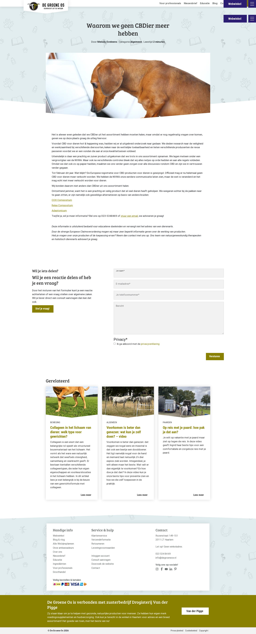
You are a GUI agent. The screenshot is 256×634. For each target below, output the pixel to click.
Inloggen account (100, 555)
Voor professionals (170, 3)
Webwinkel (234, 18)
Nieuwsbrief (190, 3)
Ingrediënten (59, 563)
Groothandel (59, 572)
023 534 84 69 (163, 553)
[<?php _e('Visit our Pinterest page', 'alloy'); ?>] (170, 569)
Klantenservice (99, 535)
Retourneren (97, 543)
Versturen (214, 356)
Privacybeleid (177, 630)
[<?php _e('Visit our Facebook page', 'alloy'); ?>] (161, 569)
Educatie (205, 3)
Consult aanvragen (101, 559)
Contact (95, 568)
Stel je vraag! (42, 308)
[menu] (252, 19)
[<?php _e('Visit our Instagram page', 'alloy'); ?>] (157, 569)
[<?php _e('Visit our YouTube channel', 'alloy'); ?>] (166, 569)
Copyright (203, 630)
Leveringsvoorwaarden (103, 547)
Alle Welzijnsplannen (63, 543)
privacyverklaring (150, 343)
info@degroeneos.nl (166, 557)
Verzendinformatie (101, 539)
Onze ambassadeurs (63, 547)
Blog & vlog (59, 539)
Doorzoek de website (102, 563)
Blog (214, 3)
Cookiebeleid (191, 630)
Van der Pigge (194, 611)
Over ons (57, 551)
